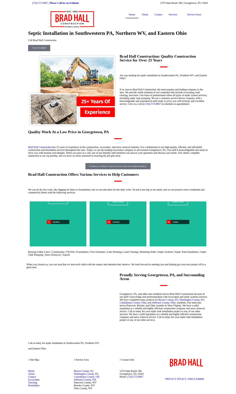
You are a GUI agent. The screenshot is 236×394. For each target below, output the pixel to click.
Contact (158, 14)
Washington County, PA (191, 299)
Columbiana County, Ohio (133, 302)
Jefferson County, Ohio (164, 302)
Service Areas (194, 14)
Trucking (32, 382)
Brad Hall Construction (40, 147)
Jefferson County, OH (85, 379)
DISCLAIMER (196, 379)
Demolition (33, 385)
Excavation (33, 379)
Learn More (118, 201)
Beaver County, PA (168, 299)
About (145, 14)
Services (173, 14)
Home (132, 14)
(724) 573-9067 (153, 104)
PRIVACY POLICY (175, 379)
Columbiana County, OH (86, 376)
